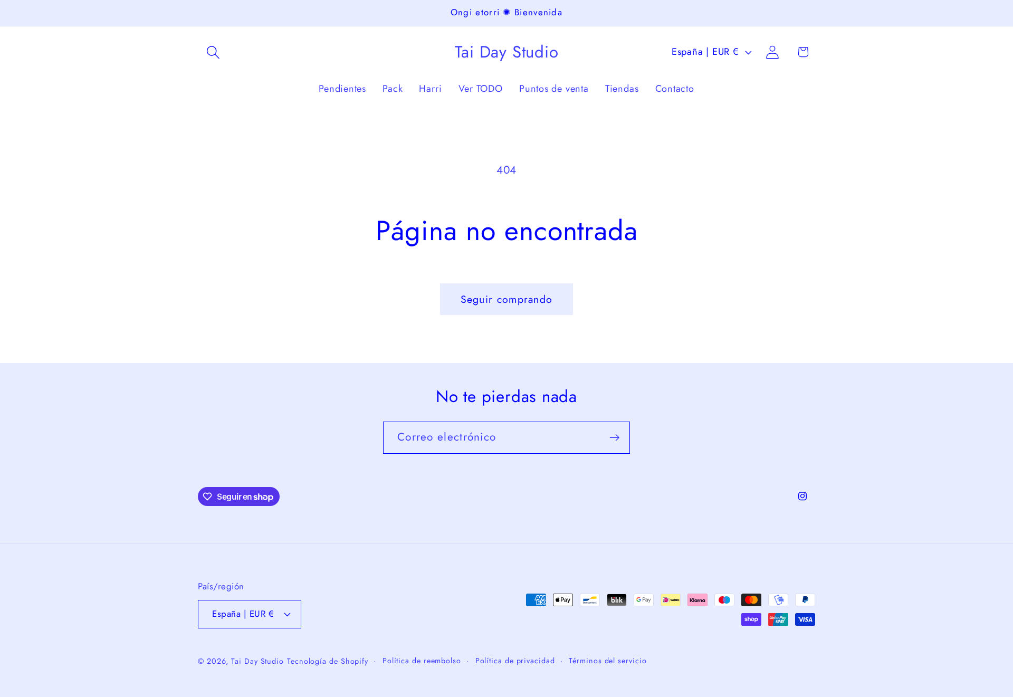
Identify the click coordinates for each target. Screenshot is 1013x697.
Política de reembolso (422, 660)
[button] (213, 52)
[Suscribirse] (614, 438)
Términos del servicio (607, 660)
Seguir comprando (507, 299)
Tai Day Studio (257, 661)
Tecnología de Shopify (327, 661)
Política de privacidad (515, 660)
